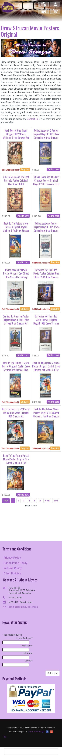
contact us (32, 119)
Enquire (25, 169)
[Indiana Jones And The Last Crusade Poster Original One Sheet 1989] (15, 199)
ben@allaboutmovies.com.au (23, 607)
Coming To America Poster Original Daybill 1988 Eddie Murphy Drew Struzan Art (16, 319)
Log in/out (55, 3)
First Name (27, 645)
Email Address (25, 638)
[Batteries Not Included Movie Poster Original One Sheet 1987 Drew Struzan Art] (45, 292)
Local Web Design (36, 731)
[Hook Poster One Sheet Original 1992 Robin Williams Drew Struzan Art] (15, 153)
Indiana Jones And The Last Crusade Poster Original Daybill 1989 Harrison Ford (46, 180)
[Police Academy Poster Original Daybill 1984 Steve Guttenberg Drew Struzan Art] (45, 246)
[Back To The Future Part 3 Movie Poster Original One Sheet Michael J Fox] (15, 478)
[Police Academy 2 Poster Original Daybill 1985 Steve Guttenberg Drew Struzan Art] (45, 153)
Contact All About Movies (20, 580)
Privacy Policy (12, 557)
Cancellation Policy (15, 563)
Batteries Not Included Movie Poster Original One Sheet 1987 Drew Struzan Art (46, 275)
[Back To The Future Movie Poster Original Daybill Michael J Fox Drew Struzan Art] (15, 246)
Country (29, 660)
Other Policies (12, 573)
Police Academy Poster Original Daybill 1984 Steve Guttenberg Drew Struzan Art (46, 228)
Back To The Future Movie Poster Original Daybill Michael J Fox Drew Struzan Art (16, 228)
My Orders (43, 3)
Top (4, 736)
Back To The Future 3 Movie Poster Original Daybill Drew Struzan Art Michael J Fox (16, 366)
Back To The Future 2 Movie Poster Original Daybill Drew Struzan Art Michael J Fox (46, 366)
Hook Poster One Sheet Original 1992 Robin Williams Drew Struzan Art (16, 134)
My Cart (55, 10)
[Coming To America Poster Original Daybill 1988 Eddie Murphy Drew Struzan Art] (15, 338)
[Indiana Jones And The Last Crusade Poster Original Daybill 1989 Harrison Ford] (45, 199)
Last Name (27, 653)
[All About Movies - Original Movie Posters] (8, 7)
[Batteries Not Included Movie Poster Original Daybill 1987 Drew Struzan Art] (45, 338)
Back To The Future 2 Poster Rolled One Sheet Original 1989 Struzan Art (16, 412)
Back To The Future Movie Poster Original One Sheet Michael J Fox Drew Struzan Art (46, 414)
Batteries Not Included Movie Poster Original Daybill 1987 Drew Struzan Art (46, 321)
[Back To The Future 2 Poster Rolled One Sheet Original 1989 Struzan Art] (15, 431)
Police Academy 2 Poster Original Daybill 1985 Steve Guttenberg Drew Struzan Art (46, 136)
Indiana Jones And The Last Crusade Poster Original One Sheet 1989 (16, 180)
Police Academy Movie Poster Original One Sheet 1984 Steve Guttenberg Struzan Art (16, 275)
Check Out (43, 10)
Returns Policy (12, 568)
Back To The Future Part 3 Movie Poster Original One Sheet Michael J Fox (16, 459)
